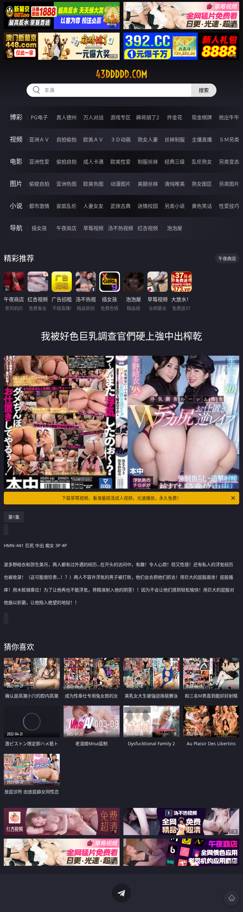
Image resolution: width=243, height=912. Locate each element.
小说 (16, 206)
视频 (16, 139)
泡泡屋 (174, 228)
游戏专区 (120, 117)
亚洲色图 (66, 183)
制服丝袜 (148, 161)
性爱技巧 (229, 206)
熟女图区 (202, 183)
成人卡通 (93, 161)
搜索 (204, 90)
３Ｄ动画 (120, 139)
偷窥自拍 (39, 183)
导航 (16, 228)
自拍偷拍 (66, 139)
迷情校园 (148, 206)
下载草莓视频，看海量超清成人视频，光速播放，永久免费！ (121, 498)
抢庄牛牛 (229, 117)
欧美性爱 (120, 161)
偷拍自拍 (66, 161)
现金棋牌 (202, 117)
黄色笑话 (202, 206)
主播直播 (202, 139)
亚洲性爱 (39, 161)
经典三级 (175, 161)
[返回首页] (231, 898)
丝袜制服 (175, 139)
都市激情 (39, 206)
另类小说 (175, 206)
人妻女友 (93, 206)
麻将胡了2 (147, 117)
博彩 (16, 117)
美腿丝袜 (148, 183)
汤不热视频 (120, 228)
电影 (16, 161)
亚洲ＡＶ (39, 139)
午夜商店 (66, 228)
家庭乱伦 (66, 206)
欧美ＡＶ (93, 139)
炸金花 (174, 117)
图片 (16, 183)
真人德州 (66, 117)
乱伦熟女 (202, 161)
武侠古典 (120, 206)
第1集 (14, 517)
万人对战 (93, 117)
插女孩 (39, 228)
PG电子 (39, 117)
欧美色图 (93, 183)
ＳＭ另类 (229, 139)
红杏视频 (148, 228)
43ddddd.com (121, 74)
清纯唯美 (175, 183)
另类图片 (229, 183)
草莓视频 (93, 228)
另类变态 (229, 161)
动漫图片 (120, 183)
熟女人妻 (148, 139)
